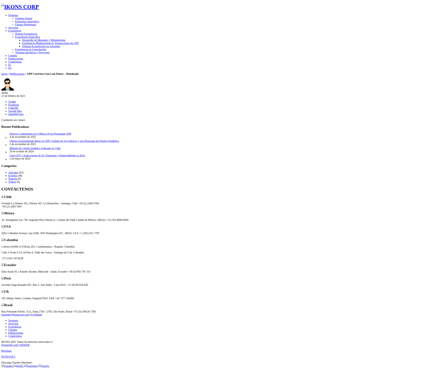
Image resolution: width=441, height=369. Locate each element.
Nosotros (13, 15)
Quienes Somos (23, 18)
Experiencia (14, 30)
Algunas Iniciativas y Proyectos (32, 52)
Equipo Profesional (25, 24)
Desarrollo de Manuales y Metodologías (43, 40)
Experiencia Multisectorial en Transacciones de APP (50, 43)
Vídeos (12, 181)
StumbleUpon (15, 114)
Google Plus (15, 111)
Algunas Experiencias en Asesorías (41, 46)
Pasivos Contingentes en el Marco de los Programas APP (40, 133)
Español (9, 366)
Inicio (4, 73)
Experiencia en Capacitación (30, 49)
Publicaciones (15, 58)
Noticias (12, 178)
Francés (45, 366)
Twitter (12, 101)
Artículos (13, 172)
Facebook (13, 104)
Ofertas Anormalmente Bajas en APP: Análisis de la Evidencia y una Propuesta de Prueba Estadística (64, 141)
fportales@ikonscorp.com (15, 314)
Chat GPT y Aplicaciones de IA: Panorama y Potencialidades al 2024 (47, 155)
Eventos (12, 175)
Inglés (20, 366)
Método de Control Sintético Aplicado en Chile (35, 148)
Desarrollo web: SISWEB (15, 345)
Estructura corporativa (27, 21)
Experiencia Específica (27, 36)
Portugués (32, 366)
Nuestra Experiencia (26, 33)
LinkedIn (13, 107)
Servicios (13, 27)
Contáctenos (15, 61)
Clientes (12, 55)
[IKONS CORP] (20, 7)
